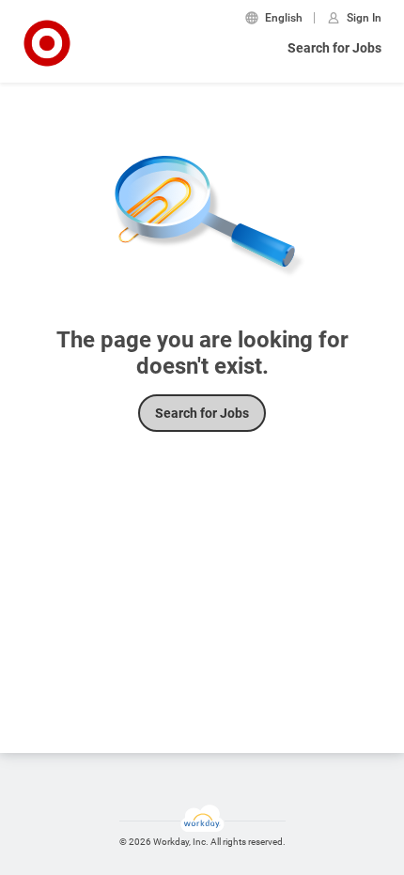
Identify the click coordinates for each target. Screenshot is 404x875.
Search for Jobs (334, 47)
